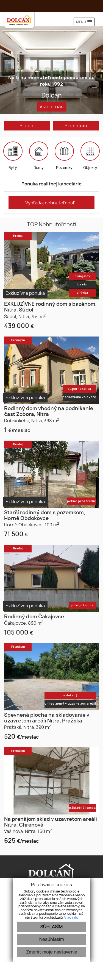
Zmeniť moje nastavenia (51, 952)
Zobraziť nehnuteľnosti (51, 107)
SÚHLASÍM (51, 927)
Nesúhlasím (51, 939)
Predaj (27, 126)
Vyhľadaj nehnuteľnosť (50, 203)
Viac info (71, 917)
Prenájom (76, 126)
